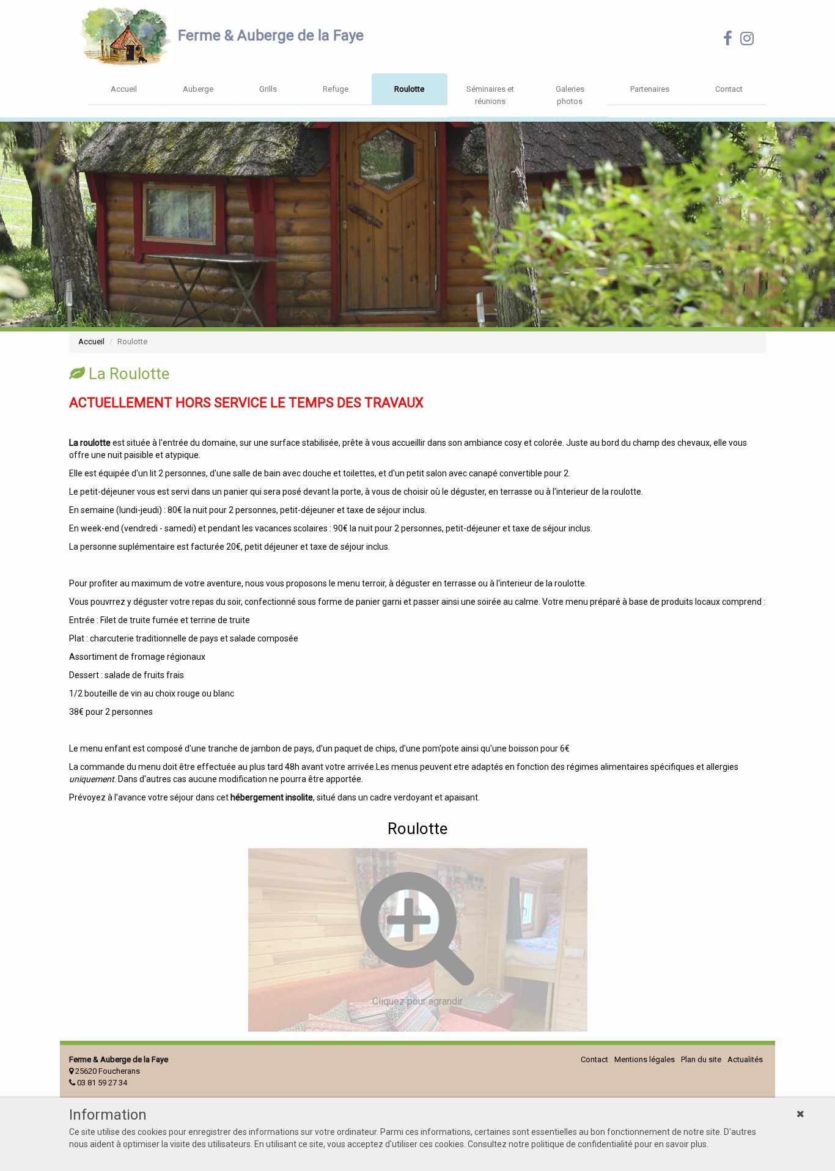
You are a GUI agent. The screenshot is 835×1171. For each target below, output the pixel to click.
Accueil (124, 89)
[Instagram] (747, 41)
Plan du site (701, 1059)
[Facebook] (727, 41)
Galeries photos (570, 95)
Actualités (745, 1059)
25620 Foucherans (106, 1071)
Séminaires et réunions (490, 95)
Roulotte (409, 89)
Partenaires (649, 89)
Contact (729, 89)
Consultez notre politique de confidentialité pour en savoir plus (587, 1144)
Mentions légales (644, 1059)
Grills (268, 89)
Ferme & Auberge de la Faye (269, 35)
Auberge (198, 89)
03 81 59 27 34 (101, 1082)
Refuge (335, 89)
